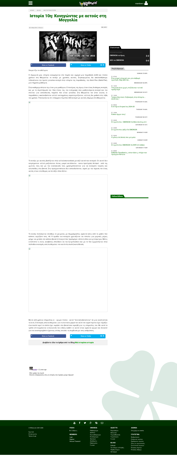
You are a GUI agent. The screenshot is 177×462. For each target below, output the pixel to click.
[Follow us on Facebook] (79, 422)
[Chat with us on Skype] (96, 422)
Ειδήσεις (74, 430)
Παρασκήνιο (114, 430)
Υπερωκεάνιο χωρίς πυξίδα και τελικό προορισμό (127, 88)
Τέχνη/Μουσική (115, 435)
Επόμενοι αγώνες (137, 439)
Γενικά (92, 445)
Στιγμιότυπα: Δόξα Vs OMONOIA (124, 129)
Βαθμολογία (135, 437)
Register (72, 439)
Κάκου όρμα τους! (118, 114)
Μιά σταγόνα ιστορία (50, 10)
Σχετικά (31, 432)
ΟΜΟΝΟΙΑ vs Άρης (117, 55)
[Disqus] (68, 391)
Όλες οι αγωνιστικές (138, 443)
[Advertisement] (68, 355)
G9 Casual (114, 452)
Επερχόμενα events (137, 430)
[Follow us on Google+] (91, 422)
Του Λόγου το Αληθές (117, 448)
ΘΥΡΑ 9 (92, 433)
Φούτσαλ (93, 439)
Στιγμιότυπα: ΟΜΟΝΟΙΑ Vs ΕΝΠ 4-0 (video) (128, 145)
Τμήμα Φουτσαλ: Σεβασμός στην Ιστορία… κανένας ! (128, 98)
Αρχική (32, 10)
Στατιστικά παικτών (137, 445)
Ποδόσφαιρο (94, 430)
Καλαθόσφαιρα (95, 435)
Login (71, 437)
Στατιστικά (114, 48)
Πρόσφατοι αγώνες (137, 441)
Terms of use (32, 436)
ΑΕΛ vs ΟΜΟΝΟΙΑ (117, 60)
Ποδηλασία (93, 443)
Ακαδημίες (93, 441)
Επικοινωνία (33, 434)
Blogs (39, 10)
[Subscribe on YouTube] (74, 422)
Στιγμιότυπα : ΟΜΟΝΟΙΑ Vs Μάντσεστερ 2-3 (128, 122)
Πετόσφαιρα (94, 437)
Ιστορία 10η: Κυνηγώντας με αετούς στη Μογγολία (68, 17)
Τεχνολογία (114, 437)
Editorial (113, 445)
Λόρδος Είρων (115, 450)
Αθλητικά (114, 433)
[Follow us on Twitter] (85, 422)
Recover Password (75, 441)
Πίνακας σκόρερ (136, 450)
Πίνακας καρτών (136, 448)
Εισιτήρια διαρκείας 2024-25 (123, 106)
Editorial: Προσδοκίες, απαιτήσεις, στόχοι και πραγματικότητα (129, 153)
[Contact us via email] (102, 422)
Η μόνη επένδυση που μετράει (123, 137)
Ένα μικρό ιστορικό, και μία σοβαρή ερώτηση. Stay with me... (125, 79)
